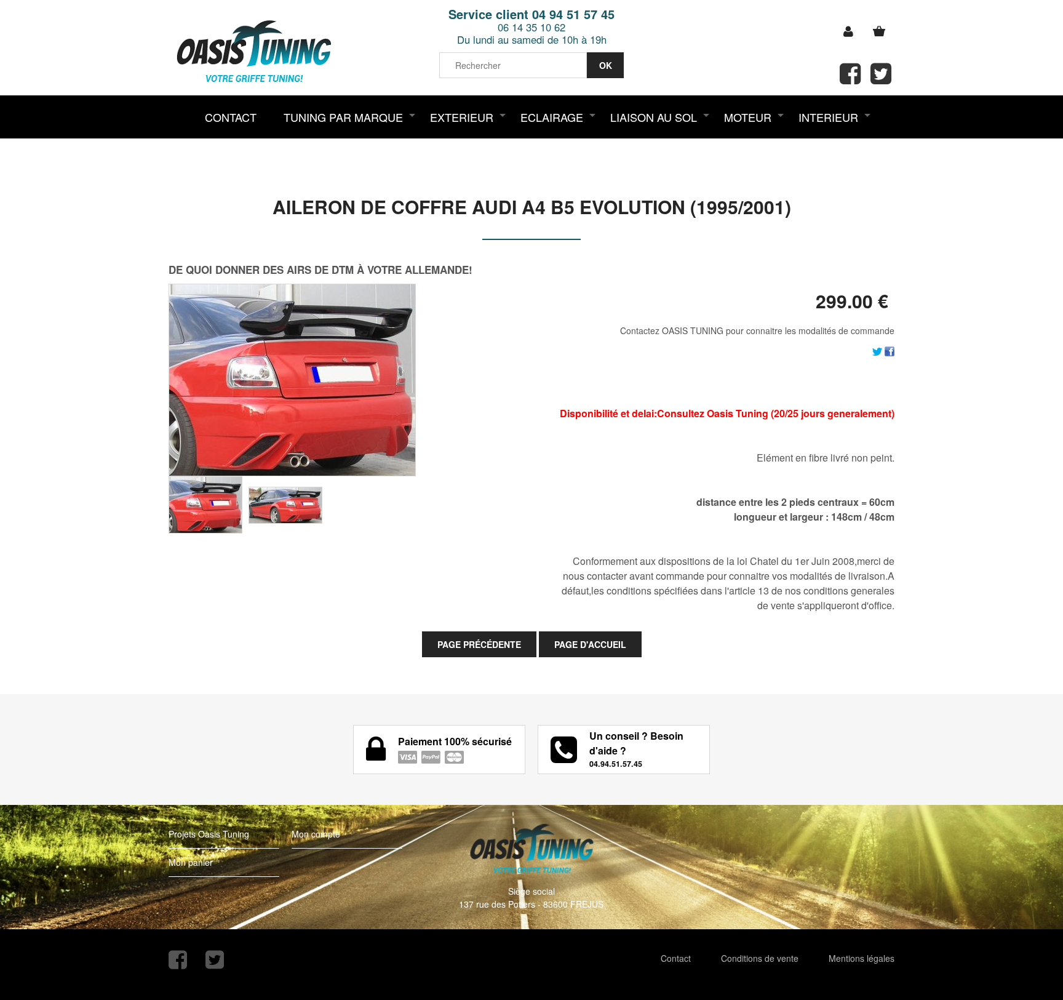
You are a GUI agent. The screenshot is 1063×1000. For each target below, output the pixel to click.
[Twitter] (877, 350)
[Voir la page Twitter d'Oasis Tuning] (214, 959)
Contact (676, 958)
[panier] (879, 31)
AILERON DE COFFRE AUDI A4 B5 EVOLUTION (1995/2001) (532, 206)
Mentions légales (861, 958)
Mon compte (316, 834)
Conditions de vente (759, 958)
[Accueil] (253, 52)
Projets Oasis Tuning (209, 834)
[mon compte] (848, 31)
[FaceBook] (889, 350)
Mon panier (191, 862)
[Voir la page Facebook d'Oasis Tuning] (178, 959)
